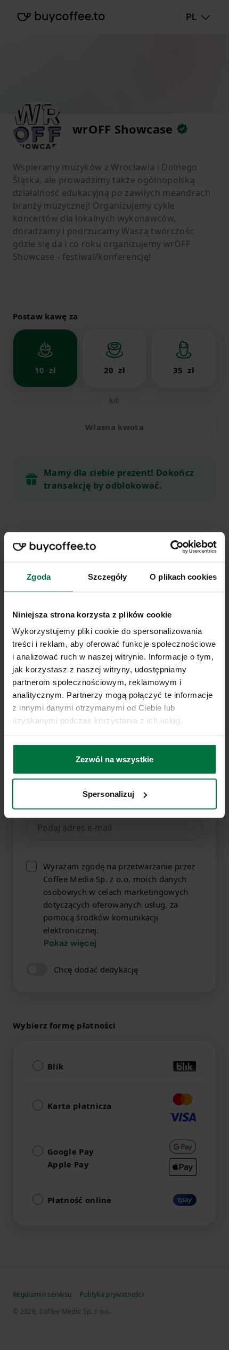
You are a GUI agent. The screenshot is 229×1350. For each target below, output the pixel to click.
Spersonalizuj (108, 794)
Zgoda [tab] (39, 576)
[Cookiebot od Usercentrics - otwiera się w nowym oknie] (170, 547)
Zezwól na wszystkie (114, 758)
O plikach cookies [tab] (183, 576)
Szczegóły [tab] (107, 576)
